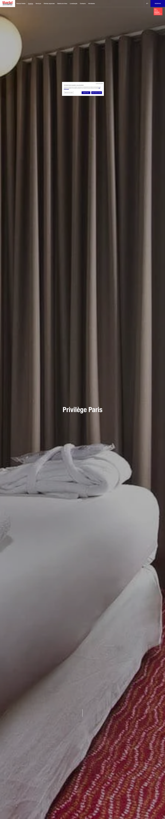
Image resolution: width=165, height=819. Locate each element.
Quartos (30, 3)
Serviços (38, 3)
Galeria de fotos (62, 3)
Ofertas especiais (49, 3)
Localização (73, 3)
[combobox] (147, 3)
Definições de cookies (69, 92)
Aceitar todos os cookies (96, 92)
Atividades (91, 3)
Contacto (83, 3)
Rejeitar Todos (86, 92)
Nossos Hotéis (20, 3)
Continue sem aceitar (99, 83)
